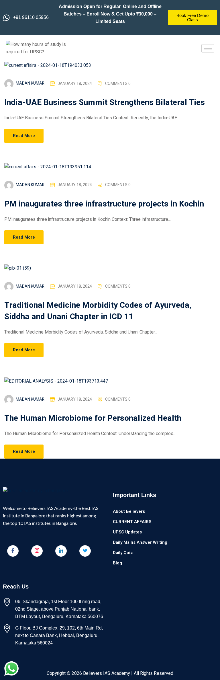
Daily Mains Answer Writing (140, 542)
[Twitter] (85, 551)
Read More (24, 136)
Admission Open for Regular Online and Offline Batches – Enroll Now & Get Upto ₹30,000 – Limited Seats (110, 14)
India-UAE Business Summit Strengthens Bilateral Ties (104, 102)
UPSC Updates (127, 532)
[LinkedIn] (61, 551)
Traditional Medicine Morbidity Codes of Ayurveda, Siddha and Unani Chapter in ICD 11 (97, 311)
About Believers (129, 511)
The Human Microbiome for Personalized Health (92, 418)
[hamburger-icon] (207, 48)
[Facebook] (13, 551)
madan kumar (30, 83)
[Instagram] (37, 551)
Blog (117, 563)
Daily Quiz (123, 553)
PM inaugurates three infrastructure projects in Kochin (104, 204)
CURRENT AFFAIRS (132, 522)
